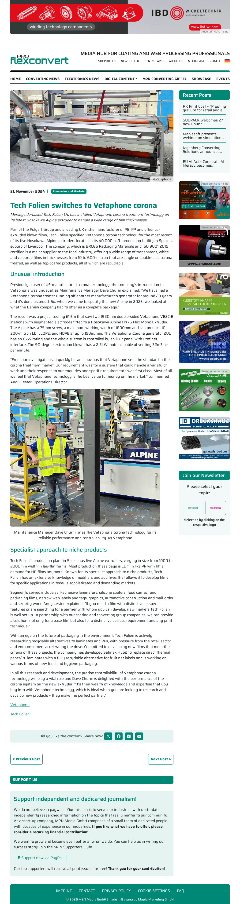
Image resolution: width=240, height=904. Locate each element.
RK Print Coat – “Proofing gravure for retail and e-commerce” (204, 108)
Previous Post (28, 759)
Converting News (43, 79)
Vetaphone (20, 705)
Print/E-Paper (154, 61)
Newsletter (130, 61)
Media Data (196, 61)
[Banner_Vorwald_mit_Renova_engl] (204, 392)
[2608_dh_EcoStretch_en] (204, 440)
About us (176, 61)
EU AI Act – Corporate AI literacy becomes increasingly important (203, 163)
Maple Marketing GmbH (156, 899)
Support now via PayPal (41, 858)
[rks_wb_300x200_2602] (204, 345)
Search (214, 61)
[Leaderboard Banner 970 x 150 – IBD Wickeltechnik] (120, 16)
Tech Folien (20, 714)
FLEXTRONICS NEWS (82, 79)
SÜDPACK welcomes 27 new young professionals (203, 122)
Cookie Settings (154, 891)
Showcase (201, 79)
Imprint (64, 891)
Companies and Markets (69, 191)
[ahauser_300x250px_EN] (204, 249)
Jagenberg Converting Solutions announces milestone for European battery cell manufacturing (203, 150)
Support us (107, 61)
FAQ (180, 891)
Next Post (159, 759)
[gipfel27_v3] (204, 203)
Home (15, 79)
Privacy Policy (116, 891)
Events (223, 79)
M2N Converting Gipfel (164, 79)
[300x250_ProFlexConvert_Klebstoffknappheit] (204, 297)
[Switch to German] (227, 61)
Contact (87, 891)
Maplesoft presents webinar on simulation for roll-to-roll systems (202, 136)
